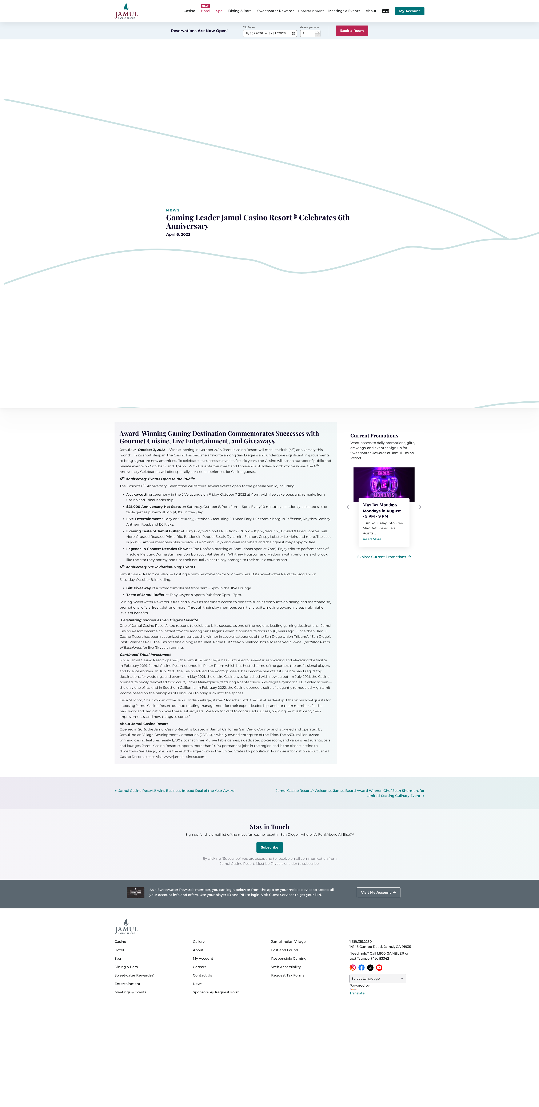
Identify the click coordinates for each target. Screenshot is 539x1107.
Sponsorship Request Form (216, 992)
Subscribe (269, 847)
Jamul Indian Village (288, 942)
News (173, 210)
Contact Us (202, 975)
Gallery (199, 942)
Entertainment (311, 11)
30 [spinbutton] (251, 33)
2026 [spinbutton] (259, 33)
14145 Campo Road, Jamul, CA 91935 (380, 947)
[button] (317, 32)
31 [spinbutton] (274, 33)
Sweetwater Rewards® (134, 975)
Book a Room (352, 31)
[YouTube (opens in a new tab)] (379, 967)
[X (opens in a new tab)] (370, 967)
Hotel (119, 950)
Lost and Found (284, 950)
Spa (118, 958)
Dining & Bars (126, 967)
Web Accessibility (286, 967)
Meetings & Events (130, 992)
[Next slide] (420, 507)
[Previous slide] (348, 507)
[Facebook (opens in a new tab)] (361, 967)
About (198, 950)
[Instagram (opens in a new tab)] (353, 967)
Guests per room (309, 27)
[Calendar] (293, 33)
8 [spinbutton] (247, 33)
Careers (199, 967)
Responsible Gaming (289, 958)
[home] (126, 11)
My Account (409, 11)
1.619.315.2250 (361, 942)
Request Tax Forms (287, 975)
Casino (120, 942)
